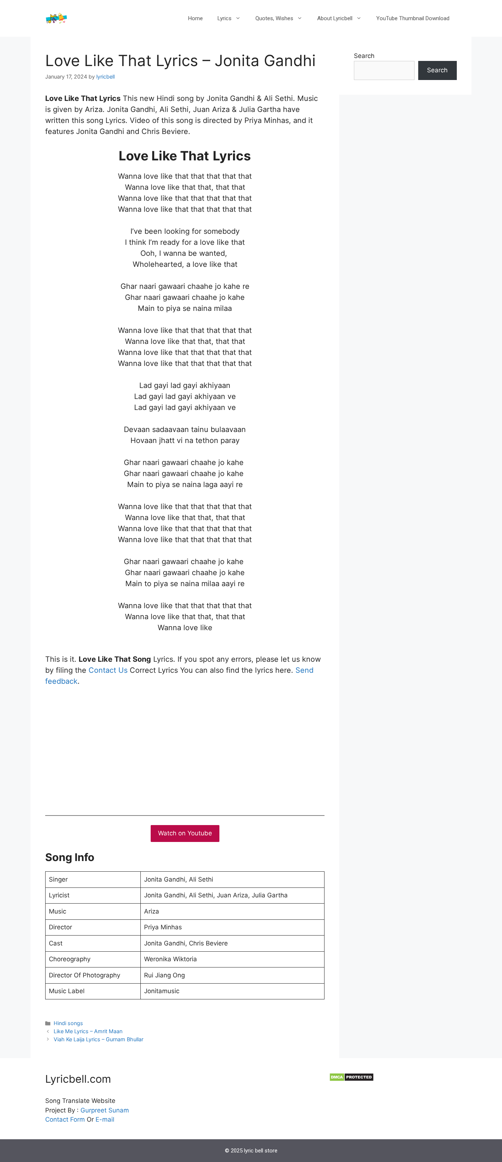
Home (195, 18)
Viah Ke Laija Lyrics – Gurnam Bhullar (98, 1039)
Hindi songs (68, 1023)
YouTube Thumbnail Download (412, 18)
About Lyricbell (334, 18)
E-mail (105, 1119)
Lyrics (225, 18)
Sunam (118, 1110)
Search (364, 55)
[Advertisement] (184, 749)
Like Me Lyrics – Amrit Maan (88, 1031)
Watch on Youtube (185, 833)
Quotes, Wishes (274, 18)
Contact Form (65, 1119)
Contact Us (108, 670)
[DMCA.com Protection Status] (351, 1079)
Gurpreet (93, 1110)
